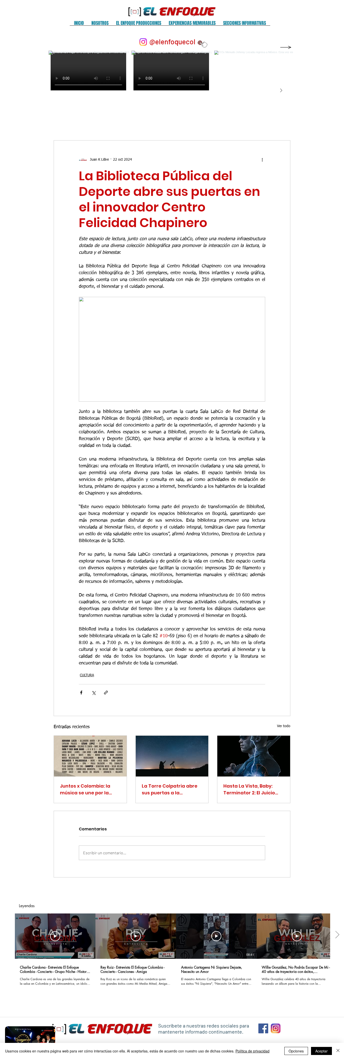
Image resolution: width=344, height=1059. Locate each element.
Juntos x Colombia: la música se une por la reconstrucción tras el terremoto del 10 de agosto (86, 789)
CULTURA (87, 675)
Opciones (296, 1050)
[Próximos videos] (337, 935)
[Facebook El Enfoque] (263, 1028)
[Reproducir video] (55, 936)
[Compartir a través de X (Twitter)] (93, 692)
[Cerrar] (338, 1051)
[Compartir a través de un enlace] (106, 692)
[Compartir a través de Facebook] (81, 692)
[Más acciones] (262, 160)
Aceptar (321, 1050)
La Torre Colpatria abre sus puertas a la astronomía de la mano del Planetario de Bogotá (171, 789)
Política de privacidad (252, 1050)
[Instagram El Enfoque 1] (276, 1028)
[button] (100, 25)
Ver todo (283, 726)
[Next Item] (281, 90)
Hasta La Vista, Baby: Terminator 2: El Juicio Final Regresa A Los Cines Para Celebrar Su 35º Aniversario (253, 789)
